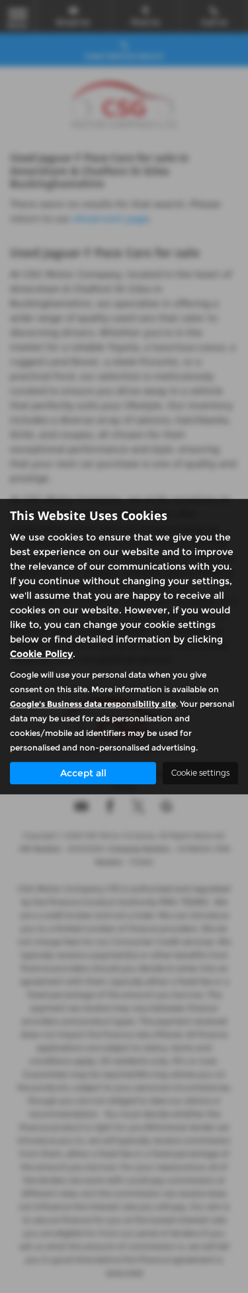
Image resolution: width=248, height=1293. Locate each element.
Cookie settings (200, 773)
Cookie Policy (41, 654)
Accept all (83, 773)
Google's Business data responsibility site (93, 704)
